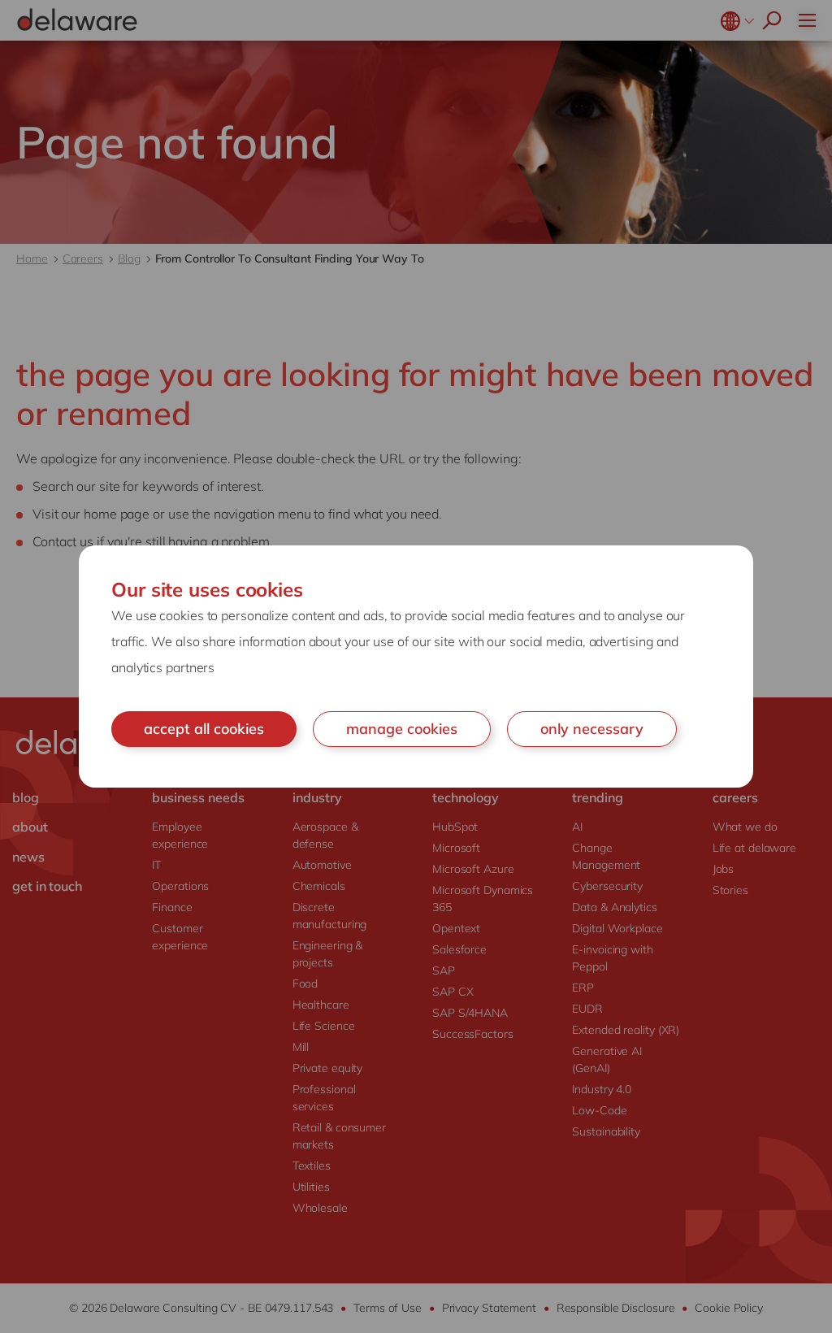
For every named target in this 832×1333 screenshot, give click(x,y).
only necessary (592, 728)
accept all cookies (204, 728)
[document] (416, 666)
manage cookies (401, 728)
